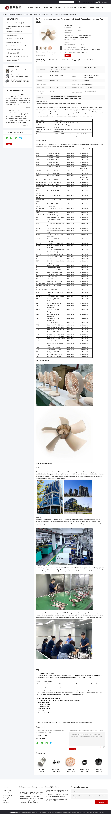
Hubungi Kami (82, 7)
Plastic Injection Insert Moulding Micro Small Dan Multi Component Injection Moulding (56, 800)
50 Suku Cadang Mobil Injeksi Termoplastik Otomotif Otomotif (29, 801)
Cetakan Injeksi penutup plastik (48, 722)
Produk (37, 7)
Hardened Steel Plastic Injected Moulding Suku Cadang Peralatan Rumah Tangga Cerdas (85, 770)
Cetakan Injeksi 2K (11, 35)
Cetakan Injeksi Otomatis (13, 23)
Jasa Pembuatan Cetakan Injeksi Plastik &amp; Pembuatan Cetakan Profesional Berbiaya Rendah (20, 81)
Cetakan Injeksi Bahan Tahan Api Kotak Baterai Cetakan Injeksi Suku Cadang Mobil (57, 796)
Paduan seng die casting (13, 49)
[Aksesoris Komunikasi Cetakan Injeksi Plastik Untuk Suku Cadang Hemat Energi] (99, 762)
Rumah (30, 7)
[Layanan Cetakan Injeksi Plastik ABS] (7, 71)
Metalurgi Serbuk (11, 60)
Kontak (68, 55)
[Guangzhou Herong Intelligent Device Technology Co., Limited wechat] (17, 138)
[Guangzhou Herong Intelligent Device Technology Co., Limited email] (8, 138)
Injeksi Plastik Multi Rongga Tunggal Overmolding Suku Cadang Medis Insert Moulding (56, 770)
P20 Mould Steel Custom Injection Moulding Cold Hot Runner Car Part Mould (31, 797)
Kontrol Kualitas (70, 7)
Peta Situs (6, 802)
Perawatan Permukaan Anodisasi (15, 56)
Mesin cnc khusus (11, 53)
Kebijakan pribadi (13, 812)
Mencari (77, 2)
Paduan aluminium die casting (14, 46)
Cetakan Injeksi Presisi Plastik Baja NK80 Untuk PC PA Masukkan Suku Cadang (31, 793)
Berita (91, 7)
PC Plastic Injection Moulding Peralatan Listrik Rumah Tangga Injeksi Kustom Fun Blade (48, 53)
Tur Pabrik (57, 7)
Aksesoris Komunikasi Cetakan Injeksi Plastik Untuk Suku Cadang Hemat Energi (98, 770)
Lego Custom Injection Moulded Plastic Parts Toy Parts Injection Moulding (57, 791)
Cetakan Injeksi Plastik (20, 14)
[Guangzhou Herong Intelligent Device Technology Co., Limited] (13, 7)
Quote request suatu (88, 2)
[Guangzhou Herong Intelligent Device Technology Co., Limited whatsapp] (12, 138)
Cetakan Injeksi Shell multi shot (84, 722)
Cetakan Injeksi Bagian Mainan (66, 722)
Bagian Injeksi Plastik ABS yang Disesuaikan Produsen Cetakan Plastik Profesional (19, 76)
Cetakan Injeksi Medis (12, 32)
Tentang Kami (47, 7)
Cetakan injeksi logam (12, 42)
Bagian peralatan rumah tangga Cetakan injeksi (31, 788)
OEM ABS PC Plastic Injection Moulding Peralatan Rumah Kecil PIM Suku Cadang (70, 770)
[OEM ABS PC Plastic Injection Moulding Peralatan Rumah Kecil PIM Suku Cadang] (70, 762)
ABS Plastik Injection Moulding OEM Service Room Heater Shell (42, 770)
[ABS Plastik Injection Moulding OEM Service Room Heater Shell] (42, 762)
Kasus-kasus (100, 7)
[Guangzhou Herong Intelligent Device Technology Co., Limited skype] (21, 138)
